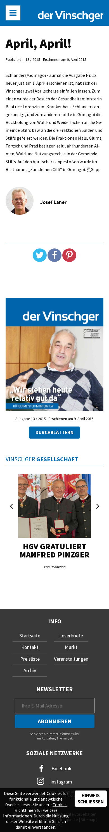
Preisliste (30, 659)
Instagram (60, 781)
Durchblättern (54, 432)
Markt (71, 647)
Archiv (29, 670)
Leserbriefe (71, 635)
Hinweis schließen (90, 798)
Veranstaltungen (71, 659)
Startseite (29, 635)
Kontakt (30, 647)
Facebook (61, 768)
